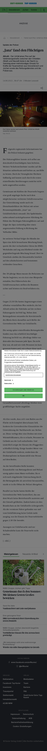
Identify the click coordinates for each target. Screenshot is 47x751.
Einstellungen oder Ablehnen (23, 390)
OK (23, 396)
